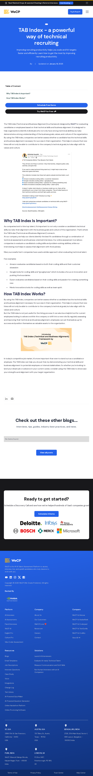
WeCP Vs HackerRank (80, 619)
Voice (7, 679)
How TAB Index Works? (15, 98)
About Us (38, 615)
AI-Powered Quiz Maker (14, 696)
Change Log (9, 687)
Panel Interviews (11, 624)
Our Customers (40, 619)
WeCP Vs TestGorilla (80, 628)
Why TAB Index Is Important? (18, 93)
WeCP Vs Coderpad (79, 624)
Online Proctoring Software (15, 710)
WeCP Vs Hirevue (78, 615)
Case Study (9, 674)
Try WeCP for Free (46, 111)
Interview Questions (12, 670)
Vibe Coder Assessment (14, 642)
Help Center (81, 773)
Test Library (9, 692)
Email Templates (11, 661)
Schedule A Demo (46, 514)
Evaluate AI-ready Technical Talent (48, 661)
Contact (38, 637)
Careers (37, 633)
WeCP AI (8, 628)
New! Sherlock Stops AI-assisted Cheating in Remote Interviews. (33, 3)
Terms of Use (12, 773)
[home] (12, 12)
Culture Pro (9, 637)
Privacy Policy (36, 773)
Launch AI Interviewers (43, 656)
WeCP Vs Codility (78, 633)
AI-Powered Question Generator (17, 701)
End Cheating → (66, 3)
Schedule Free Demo (46, 105)
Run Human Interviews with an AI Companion (47, 671)
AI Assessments (11, 619)
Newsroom (39, 628)
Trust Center (58, 773)
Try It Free (75, 12)
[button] (86, 12)
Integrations (9, 683)
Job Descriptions (11, 665)
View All (76, 638)
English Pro (9, 633)
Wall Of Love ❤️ (40, 624)
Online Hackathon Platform (15, 705)
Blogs (7, 656)
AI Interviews (9, 615)
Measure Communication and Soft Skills (50, 665)
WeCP (73, 124)
